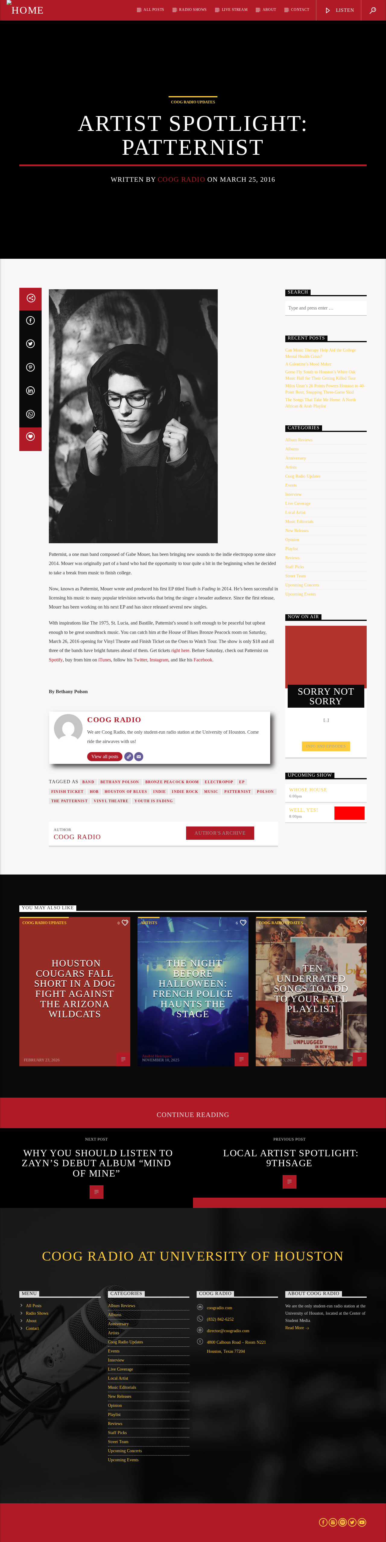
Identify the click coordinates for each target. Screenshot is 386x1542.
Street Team (295, 576)
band (88, 782)
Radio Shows (193, 10)
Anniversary (295, 458)
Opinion (292, 539)
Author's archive (220, 833)
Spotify (56, 659)
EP (241, 782)
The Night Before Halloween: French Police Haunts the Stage (193, 988)
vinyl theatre (111, 801)
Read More (295, 1328)
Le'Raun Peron (36, 1056)
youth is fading (153, 801)
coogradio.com (219, 1308)
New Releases (296, 530)
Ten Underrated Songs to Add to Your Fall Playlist (311, 988)
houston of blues (126, 792)
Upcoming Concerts (302, 585)
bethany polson (119, 782)
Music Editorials (299, 521)
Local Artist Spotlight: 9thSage (291, 1158)
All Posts (154, 10)
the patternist (69, 801)
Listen (344, 10)
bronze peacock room (172, 782)
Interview (293, 494)
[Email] (138, 756)
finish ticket (67, 792)
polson (265, 792)
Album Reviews (298, 440)
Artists (290, 467)
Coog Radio (181, 179)
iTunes (104, 659)
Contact (300, 10)
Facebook (203, 659)
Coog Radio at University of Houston (193, 1256)
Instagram (159, 659)
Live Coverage (297, 503)
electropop (219, 782)
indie (159, 792)
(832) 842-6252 (220, 1319)
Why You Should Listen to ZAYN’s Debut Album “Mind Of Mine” (97, 1163)
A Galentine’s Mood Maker (308, 364)
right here (180, 650)
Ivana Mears (270, 1056)
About (269, 10)
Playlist (291, 549)
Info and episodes (326, 746)
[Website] (128, 756)
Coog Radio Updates (193, 102)
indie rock (185, 792)
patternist (237, 792)
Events (291, 485)
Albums (292, 449)
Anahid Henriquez (157, 1056)
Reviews (292, 558)
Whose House (308, 789)
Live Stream (235, 10)
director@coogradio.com (228, 1331)
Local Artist (295, 512)
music (211, 792)
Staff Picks (294, 567)
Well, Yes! (303, 810)
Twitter (140, 659)
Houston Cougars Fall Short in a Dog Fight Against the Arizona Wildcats (74, 988)
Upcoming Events (300, 594)
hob (94, 792)
